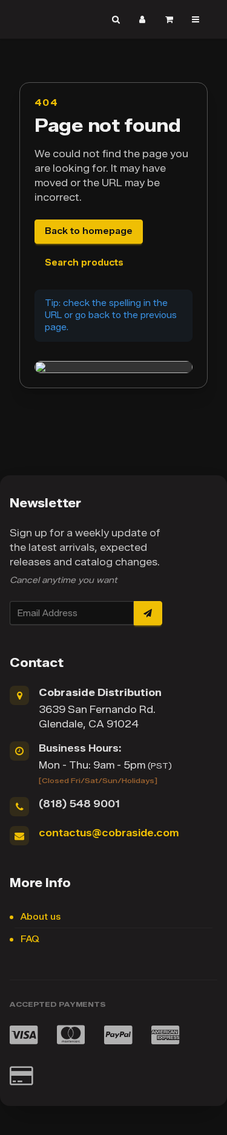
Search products (84, 263)
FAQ (30, 939)
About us (41, 917)
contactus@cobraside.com (109, 833)
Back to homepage (89, 231)
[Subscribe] (147, 613)
